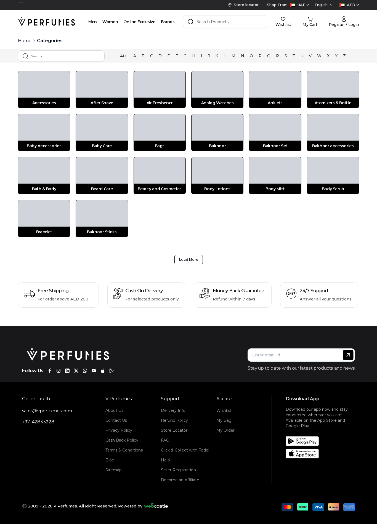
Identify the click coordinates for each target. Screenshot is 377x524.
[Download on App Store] (322, 453)
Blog (110, 460)
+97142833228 (38, 421)
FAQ (165, 440)
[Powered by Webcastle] (156, 506)
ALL (124, 55)
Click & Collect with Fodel (185, 450)
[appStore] (102, 371)
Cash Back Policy (121, 440)
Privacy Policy (118, 430)
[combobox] (299, 5)
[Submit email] (348, 355)
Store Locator (174, 430)
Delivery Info (173, 410)
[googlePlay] (111, 371)
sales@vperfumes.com (47, 410)
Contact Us (116, 420)
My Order (225, 430)
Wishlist (223, 410)
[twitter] (76, 371)
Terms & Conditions (124, 450)
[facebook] (49, 371)
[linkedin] (67, 371)
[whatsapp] (85, 371)
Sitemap (113, 469)
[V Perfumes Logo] (46, 21)
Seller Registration (178, 469)
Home (24, 40)
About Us (114, 410)
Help (165, 460)
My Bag (224, 420)
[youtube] (94, 371)
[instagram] (58, 371)
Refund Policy (174, 420)
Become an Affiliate (180, 479)
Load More (188, 259)
